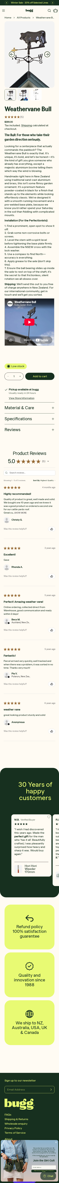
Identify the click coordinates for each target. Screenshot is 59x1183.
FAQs (8, 1114)
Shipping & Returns (16, 1119)
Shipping (26, 125)
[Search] (49, 11)
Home (8, 17)
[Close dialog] (56, 1142)
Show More (20, 513)
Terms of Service (15, 1132)
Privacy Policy (13, 1128)
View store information (21, 398)
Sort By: (36, 480)
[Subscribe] (51, 1089)
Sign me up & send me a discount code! (44, 1171)
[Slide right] (47, 54)
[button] (48, 461)
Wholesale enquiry (16, 1123)
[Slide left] (11, 54)
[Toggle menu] (3, 11)
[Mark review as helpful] (51, 529)
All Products (23, 17)
